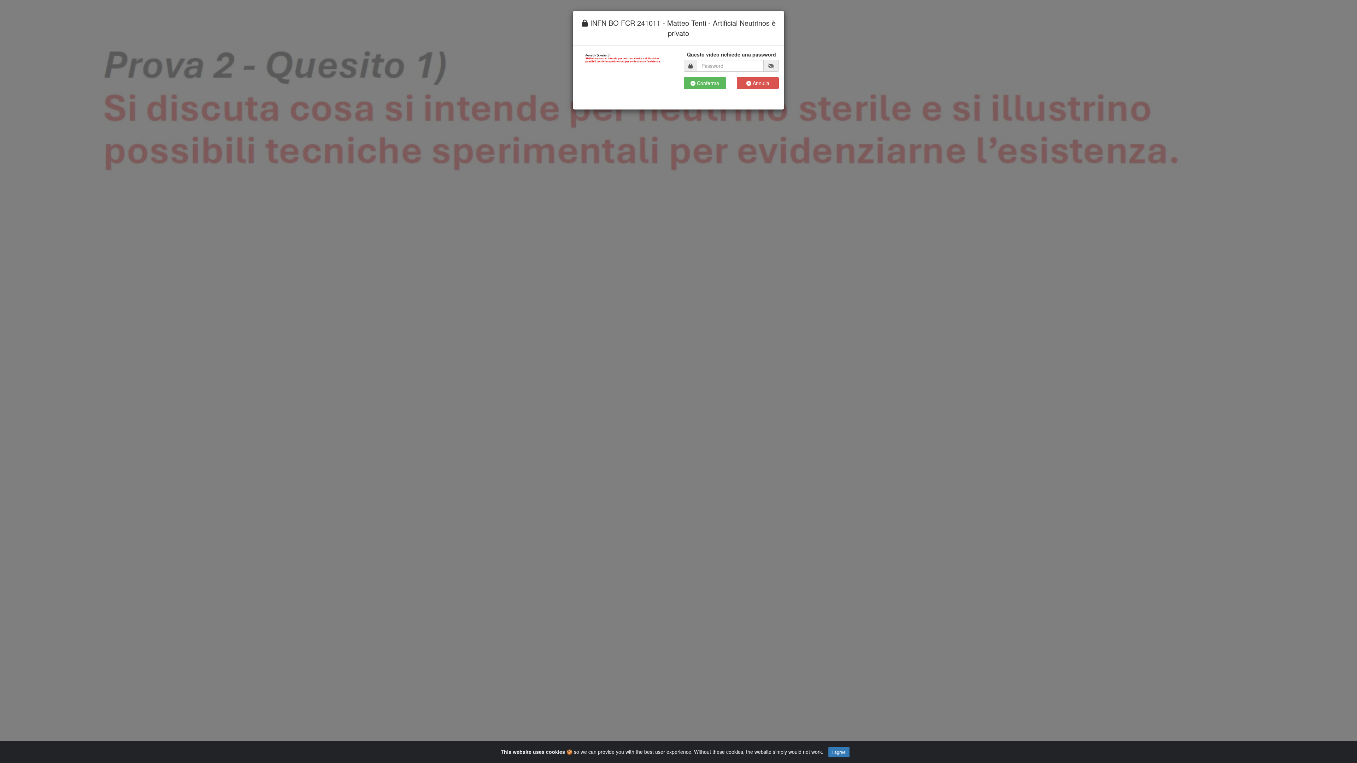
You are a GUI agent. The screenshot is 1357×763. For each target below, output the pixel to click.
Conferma (707, 83)
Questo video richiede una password (731, 54)
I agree (839, 752)
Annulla (760, 83)
